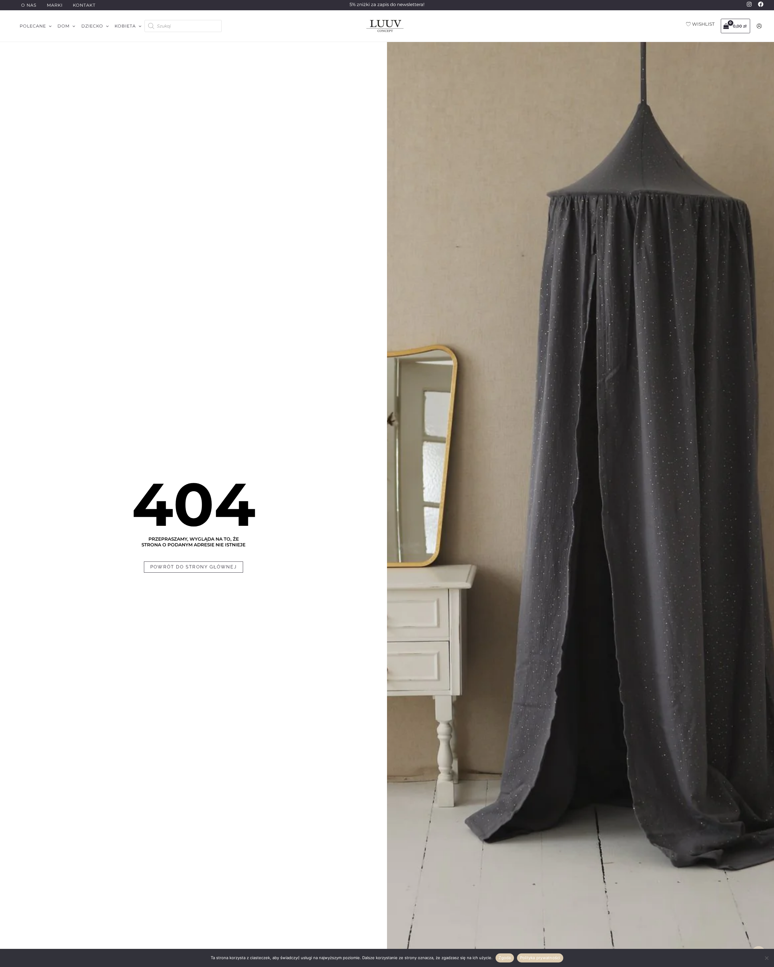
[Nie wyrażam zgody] (766, 958)
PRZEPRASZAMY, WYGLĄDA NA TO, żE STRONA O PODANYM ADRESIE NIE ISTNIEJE (193, 542)
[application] (48, 26)
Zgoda (505, 957)
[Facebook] (760, 4)
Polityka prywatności (540, 957)
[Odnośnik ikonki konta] (759, 26)
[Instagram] (749, 4)
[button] (35, 26)
